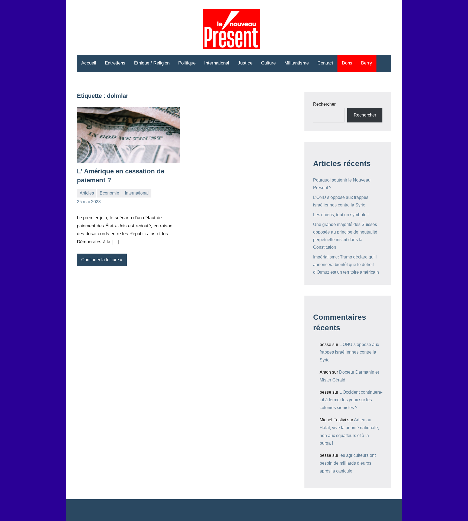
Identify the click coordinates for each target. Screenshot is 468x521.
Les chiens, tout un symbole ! (341, 214)
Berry (366, 63)
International (216, 63)
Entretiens (115, 63)
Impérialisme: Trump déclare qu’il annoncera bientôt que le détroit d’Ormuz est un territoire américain (346, 264)
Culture (268, 63)
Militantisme (296, 63)
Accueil (88, 63)
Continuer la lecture (100, 259)
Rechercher (324, 104)
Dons (347, 63)
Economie (109, 193)
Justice (245, 63)
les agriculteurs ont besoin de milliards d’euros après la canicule (348, 463)
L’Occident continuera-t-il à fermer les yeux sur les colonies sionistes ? (351, 400)
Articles (87, 193)
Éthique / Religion (152, 63)
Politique (187, 63)
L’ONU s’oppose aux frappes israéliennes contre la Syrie (349, 352)
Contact (325, 63)
